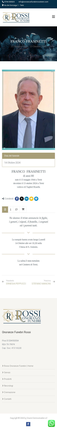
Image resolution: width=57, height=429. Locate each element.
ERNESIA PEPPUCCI (16, 282)
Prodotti (7, 379)
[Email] (31, 199)
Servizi (7, 372)
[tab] (5, 209)
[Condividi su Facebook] (17, 199)
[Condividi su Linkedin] (26, 199)
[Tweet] (22, 199)
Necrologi (8, 385)
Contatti (7, 399)
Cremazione (9, 392)
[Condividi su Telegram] (36, 199)
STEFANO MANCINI (41, 283)
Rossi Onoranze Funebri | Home (18, 366)
